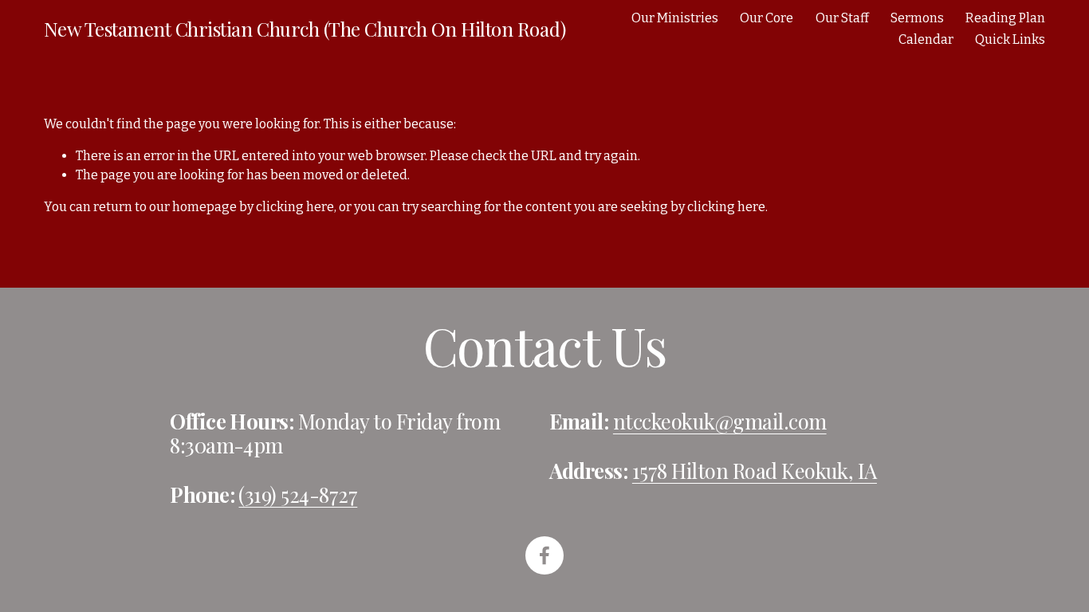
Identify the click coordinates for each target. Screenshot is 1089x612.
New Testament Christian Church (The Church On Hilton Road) (305, 28)
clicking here (295, 206)
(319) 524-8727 (297, 494)
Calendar (925, 39)
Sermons (917, 18)
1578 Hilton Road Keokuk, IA (754, 470)
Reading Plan (1005, 18)
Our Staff (842, 18)
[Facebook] (544, 555)
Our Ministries (674, 18)
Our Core (766, 18)
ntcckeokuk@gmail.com (720, 421)
